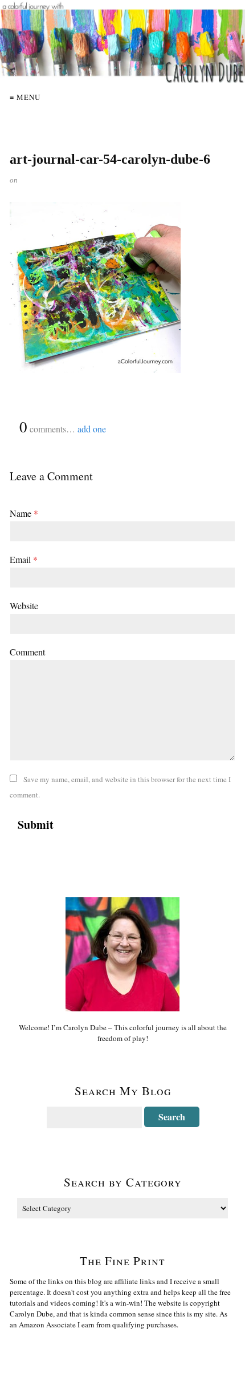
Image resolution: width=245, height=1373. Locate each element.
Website (24, 605)
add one (91, 429)
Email (24, 559)
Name (24, 513)
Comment (27, 652)
